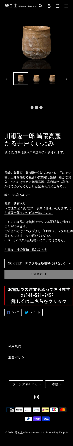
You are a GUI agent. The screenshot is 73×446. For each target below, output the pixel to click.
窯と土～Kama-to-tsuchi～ (30, 432)
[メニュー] (66, 5)
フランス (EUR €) (24, 384)
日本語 (53, 384)
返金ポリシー (18, 357)
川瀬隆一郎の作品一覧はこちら (25, 249)
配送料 (15, 152)
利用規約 (14, 346)
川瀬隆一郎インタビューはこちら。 (28, 212)
